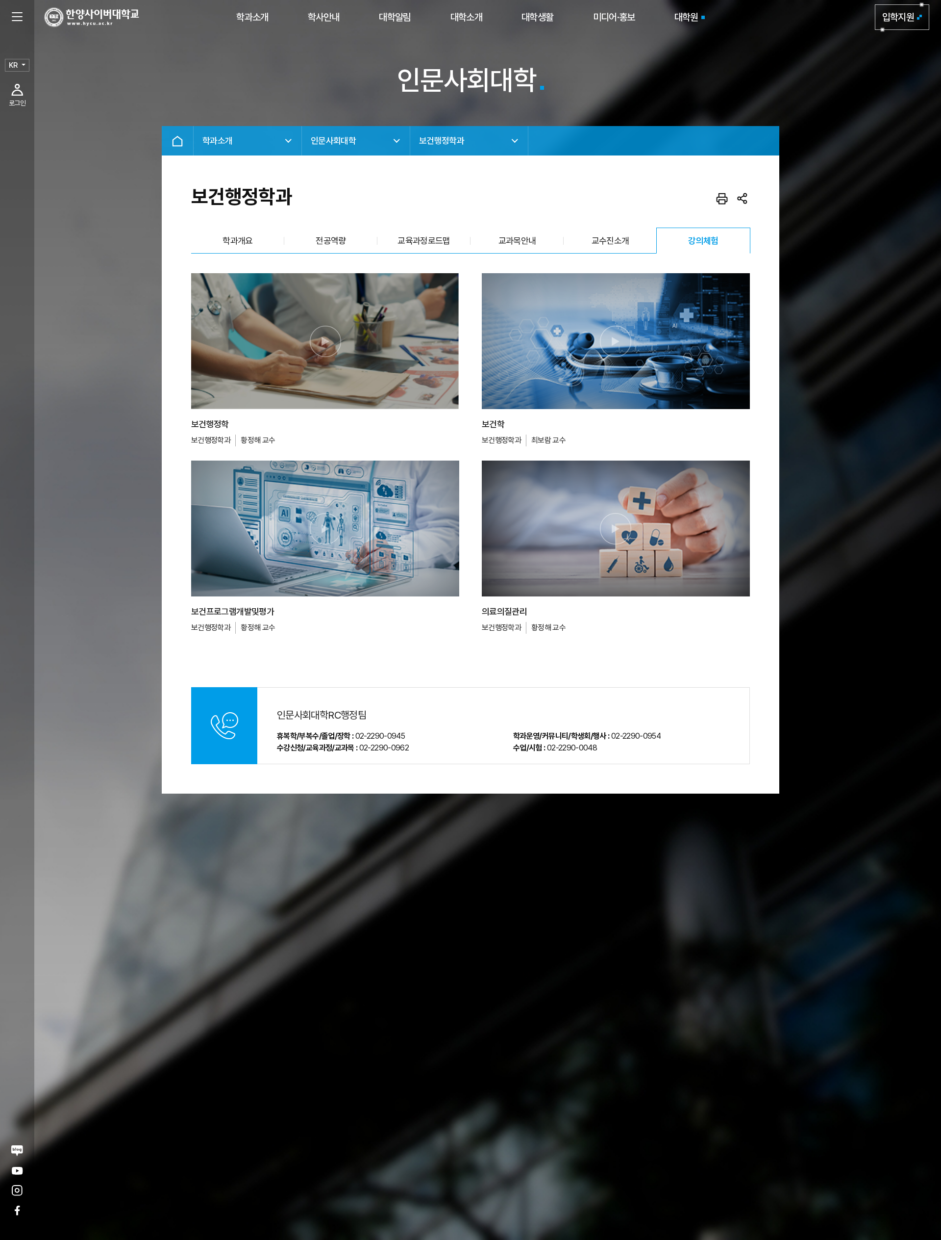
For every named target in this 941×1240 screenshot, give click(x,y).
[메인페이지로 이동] (91, 17)
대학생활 (537, 17)
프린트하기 (722, 198)
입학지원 (898, 17)
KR (13, 65)
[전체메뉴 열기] (17, 17)
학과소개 (252, 17)
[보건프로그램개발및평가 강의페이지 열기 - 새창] (325, 528)
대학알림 (395, 17)
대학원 (686, 17)
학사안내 (324, 17)
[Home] (177, 140)
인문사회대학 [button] (333, 140)
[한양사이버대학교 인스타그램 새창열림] (17, 1191)
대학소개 (466, 17)
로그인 (17, 103)
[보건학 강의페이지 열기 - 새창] (616, 341)
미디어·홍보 (614, 17)
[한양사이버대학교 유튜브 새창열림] (17, 1171)
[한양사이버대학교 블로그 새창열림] (17, 1150)
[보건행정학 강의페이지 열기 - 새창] (325, 341)
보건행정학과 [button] (441, 140)
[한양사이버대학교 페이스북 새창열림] (17, 1210)
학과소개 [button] (217, 140)
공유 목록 (742, 198)
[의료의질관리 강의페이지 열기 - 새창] (616, 528)
